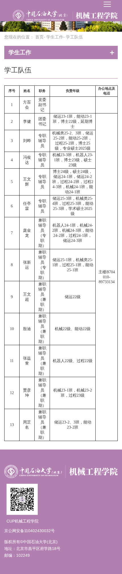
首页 (39, 37)
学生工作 (54, 37)
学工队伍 (17, 70)
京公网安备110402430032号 (29, 530)
